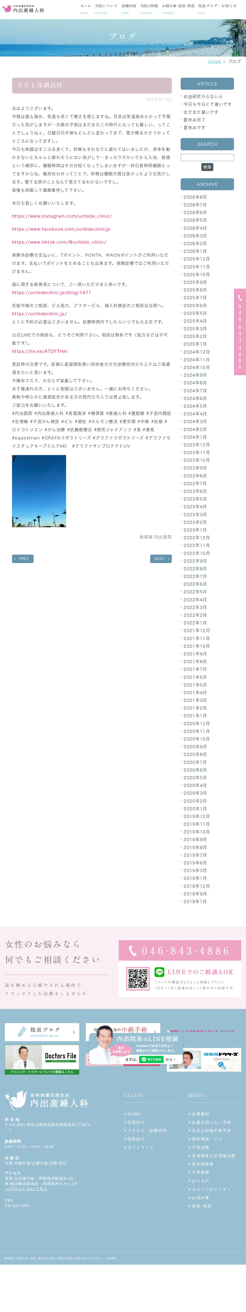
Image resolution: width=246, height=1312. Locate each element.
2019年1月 (195, 878)
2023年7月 (195, 484)
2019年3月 (195, 870)
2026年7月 (195, 205)
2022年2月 (195, 615)
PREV (24, 558)
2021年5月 (195, 685)
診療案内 (200, 1114)
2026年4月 (195, 228)
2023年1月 (195, 530)
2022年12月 (197, 538)
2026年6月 (195, 212)
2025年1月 (195, 344)
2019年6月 (195, 863)
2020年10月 (197, 739)
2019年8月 (195, 847)
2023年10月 (197, 460)
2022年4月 (195, 600)
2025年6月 (195, 306)
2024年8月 (195, 383)
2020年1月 (195, 809)
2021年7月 (195, 669)
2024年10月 (197, 367)
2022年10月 (197, 553)
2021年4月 (195, 693)
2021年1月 (195, 716)
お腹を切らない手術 (211, 1122)
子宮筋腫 (200, 1172)
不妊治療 (200, 1147)
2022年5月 (195, 592)
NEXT (160, 558)
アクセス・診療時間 (147, 1130)
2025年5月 (195, 313)
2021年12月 (197, 630)
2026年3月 (195, 236)
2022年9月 (195, 561)
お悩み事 (200, 1198)
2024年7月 (195, 391)
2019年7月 (195, 855)
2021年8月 (195, 661)
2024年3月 (195, 421)
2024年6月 (195, 398)
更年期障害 (203, 1164)
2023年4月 (195, 507)
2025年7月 (195, 298)
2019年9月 (195, 839)
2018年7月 (195, 902)
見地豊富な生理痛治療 (214, 1156)
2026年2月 (195, 243)
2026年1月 (195, 251)
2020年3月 (195, 793)
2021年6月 (195, 677)
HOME (215, 61)
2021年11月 (197, 638)
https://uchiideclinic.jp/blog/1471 (51, 293)
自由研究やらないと (203, 97)
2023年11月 (197, 452)
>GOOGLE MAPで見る (26, 1189)
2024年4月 (195, 414)
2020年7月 (195, 762)
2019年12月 (197, 816)
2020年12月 (197, 724)
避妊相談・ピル (207, 1139)
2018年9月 (195, 894)
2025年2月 (195, 336)
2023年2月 (195, 522)
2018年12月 (197, 886)
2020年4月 (195, 785)
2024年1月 (195, 437)
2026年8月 (195, 197)
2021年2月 (195, 708)
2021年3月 (195, 700)
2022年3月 (195, 607)
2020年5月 (195, 778)
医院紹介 (136, 1122)
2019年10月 (197, 832)
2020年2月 (195, 801)
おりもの (200, 1181)
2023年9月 (195, 468)
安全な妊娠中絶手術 (211, 1130)
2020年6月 (195, 770)
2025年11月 (197, 267)
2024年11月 (197, 360)
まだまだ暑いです (201, 112)
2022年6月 (195, 584)
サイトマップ (141, 1147)
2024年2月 (195, 429)
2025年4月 (195, 321)
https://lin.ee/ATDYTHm (40, 351)
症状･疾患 (202, 1206)
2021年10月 (197, 646)
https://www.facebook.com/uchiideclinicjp (61, 229)
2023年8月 (195, 476)
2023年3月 (195, 515)
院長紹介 (136, 1139)
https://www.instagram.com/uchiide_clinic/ (62, 216)
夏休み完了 (195, 120)
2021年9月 (195, 654)
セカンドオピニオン (211, 1189)
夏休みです (195, 128)
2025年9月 (195, 282)
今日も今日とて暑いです (208, 104)
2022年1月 (195, 623)
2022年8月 (195, 569)
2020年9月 (195, 747)
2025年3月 (195, 329)
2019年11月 (197, 824)
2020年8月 (195, 754)
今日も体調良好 (40, 85)
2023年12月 (197, 445)
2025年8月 (195, 290)
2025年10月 (197, 275)
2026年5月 (195, 220)
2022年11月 (197, 545)
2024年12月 (197, 352)
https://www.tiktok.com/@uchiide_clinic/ (59, 242)
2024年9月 (195, 375)
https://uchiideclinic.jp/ (39, 314)
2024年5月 (195, 406)
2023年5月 (195, 499)
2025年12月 (197, 259)
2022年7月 (195, 576)
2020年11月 (197, 731)
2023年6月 (195, 491)
